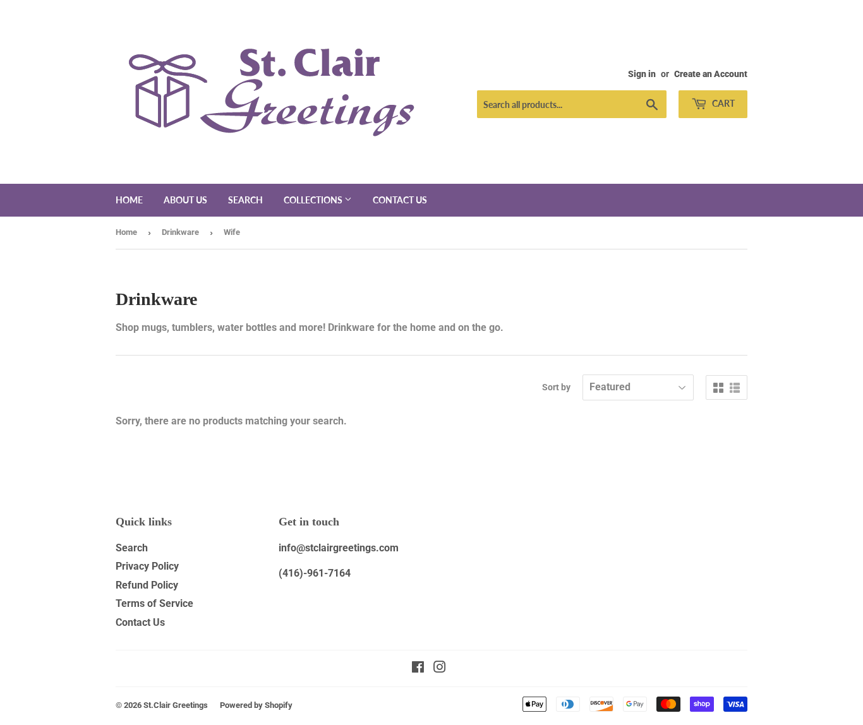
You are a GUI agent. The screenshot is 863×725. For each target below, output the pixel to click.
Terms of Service (154, 603)
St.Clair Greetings (175, 705)
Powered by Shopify (256, 705)
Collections (314, 200)
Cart (722, 103)
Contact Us (140, 622)
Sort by (556, 387)
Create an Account (710, 74)
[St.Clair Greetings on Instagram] (439, 668)
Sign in (642, 74)
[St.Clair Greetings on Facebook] (418, 668)
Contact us (400, 200)
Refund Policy (147, 585)
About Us (185, 200)
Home (129, 200)
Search (245, 200)
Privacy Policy (147, 566)
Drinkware (180, 232)
